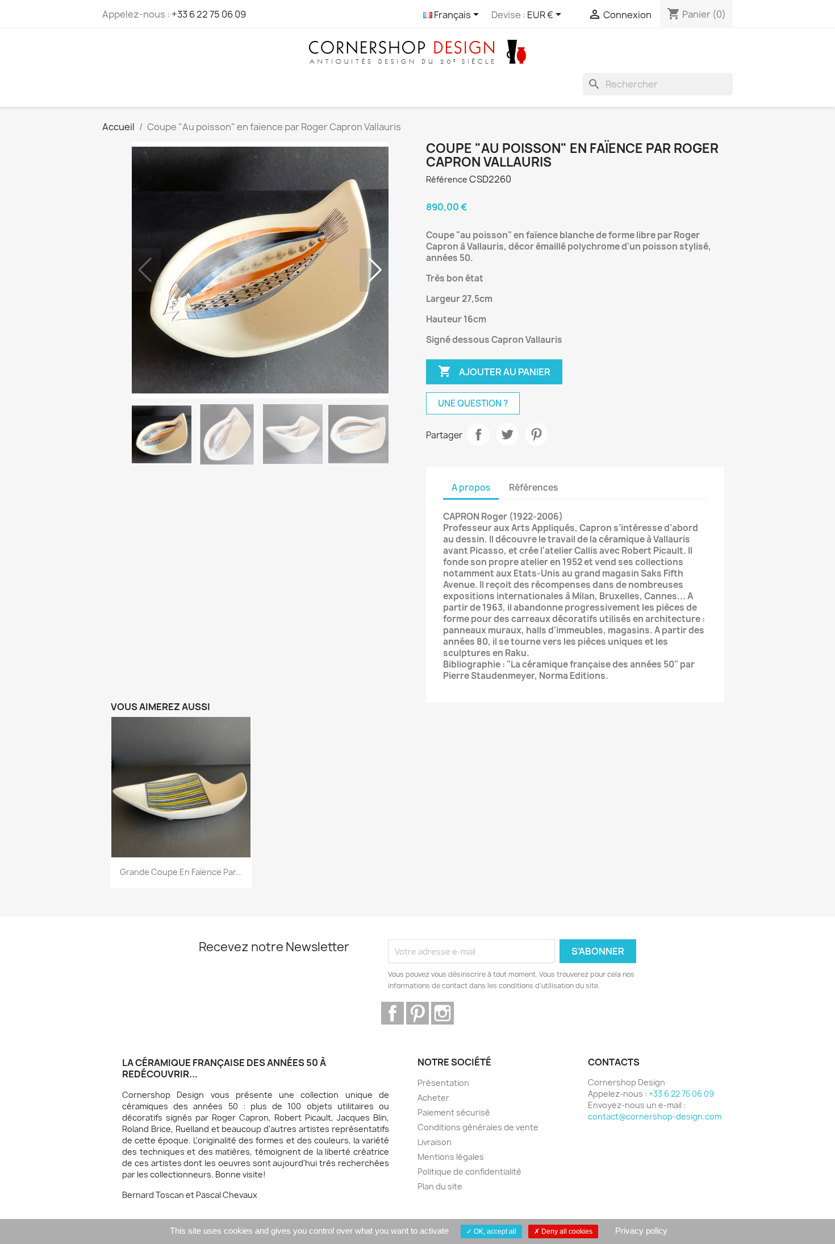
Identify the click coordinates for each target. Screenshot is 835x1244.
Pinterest (536, 434)
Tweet (507, 434)
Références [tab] (533, 488)
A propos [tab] (471, 488)
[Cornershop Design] (417, 51)
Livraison (435, 1142)
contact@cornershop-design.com (654, 1116)
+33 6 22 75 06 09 (209, 14)
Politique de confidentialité (469, 1171)
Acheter (433, 1097)
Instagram (442, 1013)
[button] (375, 270)
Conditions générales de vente (478, 1127)
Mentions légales (451, 1156)
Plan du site (440, 1186)
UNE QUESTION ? (473, 403)
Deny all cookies (566, 1231)
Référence (446, 179)
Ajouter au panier (494, 371)
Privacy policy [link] (641, 1230)
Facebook (392, 1013)
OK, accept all (494, 1231)
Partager (478, 434)
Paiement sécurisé (454, 1112)
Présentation (443, 1082)
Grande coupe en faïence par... (181, 871)
